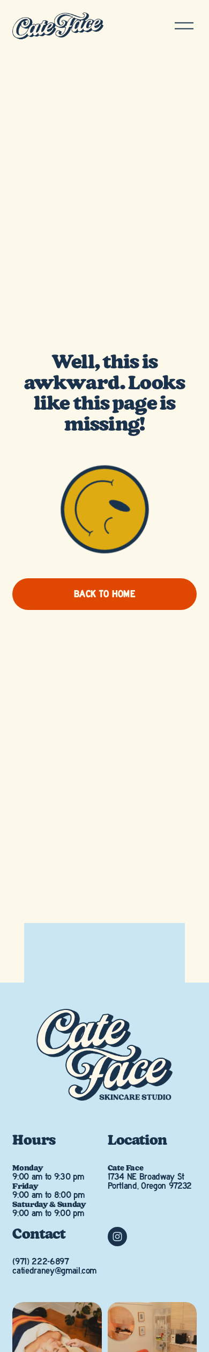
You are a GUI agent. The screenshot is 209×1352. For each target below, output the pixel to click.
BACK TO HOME (104, 594)
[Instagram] (117, 1236)
